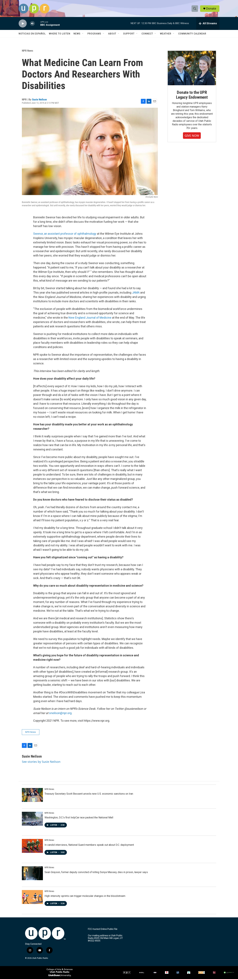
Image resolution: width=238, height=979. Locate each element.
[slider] (37, 23)
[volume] (32, 23)
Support (129, 33)
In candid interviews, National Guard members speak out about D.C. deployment (89, 844)
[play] (22, 23)
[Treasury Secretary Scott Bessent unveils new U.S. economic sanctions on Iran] (32, 795)
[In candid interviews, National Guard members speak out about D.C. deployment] (32, 846)
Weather (165, 33)
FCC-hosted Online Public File (102, 929)
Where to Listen (59, 33)
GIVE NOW (192, 135)
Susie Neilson (39, 99)
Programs (94, 33)
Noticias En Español (32, 33)
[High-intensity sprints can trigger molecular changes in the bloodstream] (32, 897)
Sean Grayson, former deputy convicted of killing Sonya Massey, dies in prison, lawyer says (96, 872)
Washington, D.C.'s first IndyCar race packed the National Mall (79, 817)
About (112, 33)
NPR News (27, 50)
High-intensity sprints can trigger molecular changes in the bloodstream (85, 895)
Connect (147, 33)
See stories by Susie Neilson (41, 762)
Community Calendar (192, 33)
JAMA (136, 292)
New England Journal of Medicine (89, 317)
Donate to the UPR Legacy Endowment (192, 95)
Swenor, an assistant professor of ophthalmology (64, 233)
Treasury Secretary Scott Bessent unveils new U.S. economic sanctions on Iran (89, 793)
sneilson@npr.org (60, 713)
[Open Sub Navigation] (83, 33)
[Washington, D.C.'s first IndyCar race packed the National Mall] (32, 819)
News (77, 33)
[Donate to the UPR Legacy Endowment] (192, 68)
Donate (211, 8)
